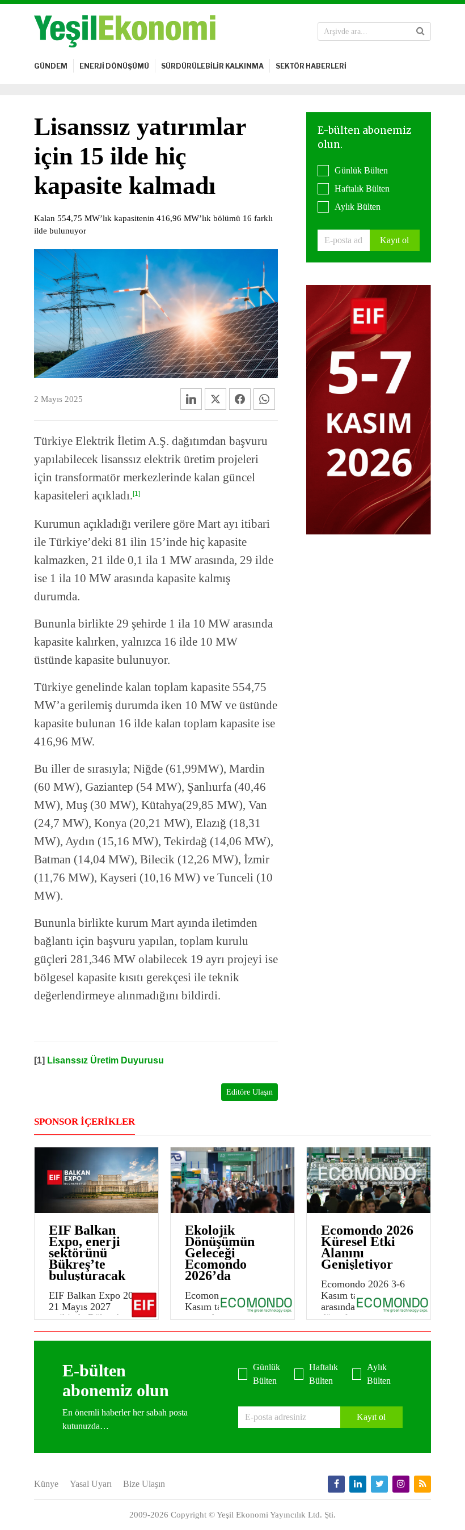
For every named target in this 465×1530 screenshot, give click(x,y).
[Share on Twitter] (215, 399)
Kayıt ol (394, 240)
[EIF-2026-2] (368, 408)
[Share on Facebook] (240, 399)
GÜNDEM (50, 66)
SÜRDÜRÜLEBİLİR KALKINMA (212, 66)
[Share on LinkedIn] (191, 399)
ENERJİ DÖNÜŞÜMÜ (114, 66)
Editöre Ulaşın (249, 1092)
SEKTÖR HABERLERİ (311, 66)
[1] (136, 494)
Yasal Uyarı (91, 1484)
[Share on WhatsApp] (264, 399)
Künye (46, 1484)
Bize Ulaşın (144, 1484)
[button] (420, 31)
